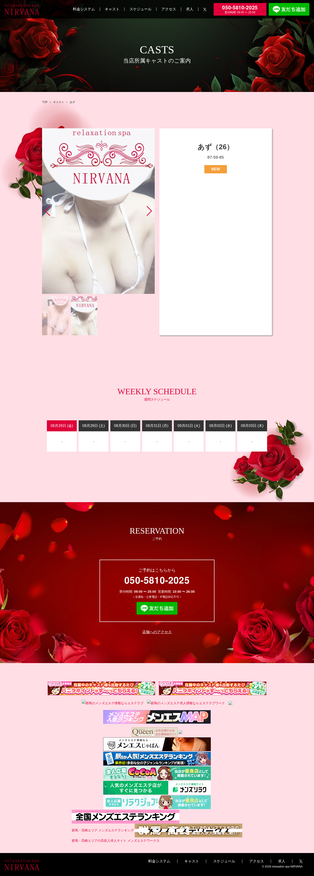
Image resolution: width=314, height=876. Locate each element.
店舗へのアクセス (157, 632)
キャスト (112, 9)
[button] (149, 211)
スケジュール (140, 9)
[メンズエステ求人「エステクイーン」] (155, 732)
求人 (189, 9)
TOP (45, 102)
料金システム (84, 9)
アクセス (168, 9)
